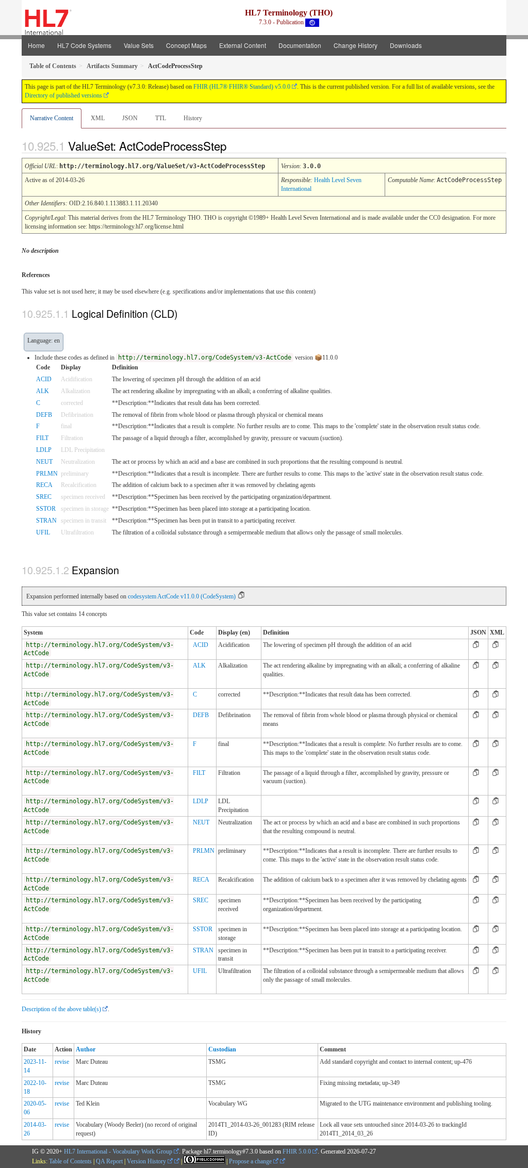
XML (98, 118)
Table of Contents (70, 1161)
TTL (160, 118)
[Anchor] (235, 145)
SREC (44, 496)
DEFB (44, 414)
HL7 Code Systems (84, 45)
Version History (147, 1161)
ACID (44, 379)
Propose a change (251, 1161)
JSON (130, 118)
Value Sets (139, 45)
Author (85, 1049)
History (193, 118)
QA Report (109, 1161)
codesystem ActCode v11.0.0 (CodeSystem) (182, 596)
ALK (42, 391)
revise (62, 1061)
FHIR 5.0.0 (297, 1151)
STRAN (46, 520)
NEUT (44, 461)
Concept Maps (186, 45)
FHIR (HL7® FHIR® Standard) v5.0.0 (241, 86)
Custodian (222, 1049)
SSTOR (46, 508)
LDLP (44, 449)
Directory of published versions (63, 95)
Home (36, 45)
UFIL (43, 532)
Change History (355, 45)
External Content (242, 45)
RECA (44, 485)
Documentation (299, 45)
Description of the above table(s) (61, 1009)
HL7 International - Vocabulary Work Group (118, 1151)
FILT (42, 438)
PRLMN (47, 473)
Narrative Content (51, 118)
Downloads (406, 45)
